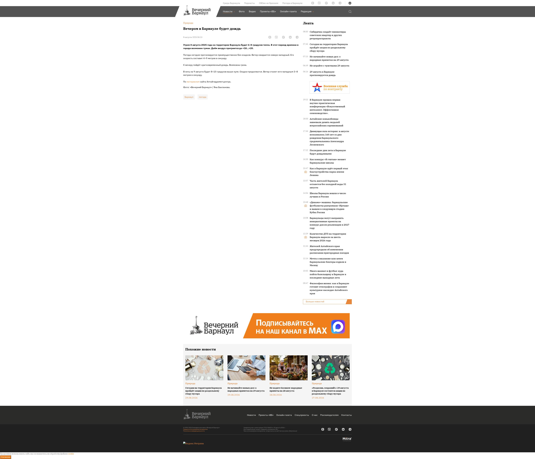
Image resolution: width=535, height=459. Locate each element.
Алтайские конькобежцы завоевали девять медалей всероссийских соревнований (326, 122)
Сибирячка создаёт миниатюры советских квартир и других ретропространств (328, 35)
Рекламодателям (329, 415)
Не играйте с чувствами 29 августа (329, 65)
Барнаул (189, 97)
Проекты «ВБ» (266, 415)
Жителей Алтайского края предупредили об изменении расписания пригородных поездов (329, 249)
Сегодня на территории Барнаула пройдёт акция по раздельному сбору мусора (329, 47)
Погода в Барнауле (292, 3)
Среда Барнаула (231, 3)
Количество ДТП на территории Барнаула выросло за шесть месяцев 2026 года (328, 237)
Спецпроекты (302, 415)
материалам (193, 81)
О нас (315, 415)
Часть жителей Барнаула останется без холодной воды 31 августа (328, 184)
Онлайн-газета (284, 415)
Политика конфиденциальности (194, 431)
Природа (190, 383)
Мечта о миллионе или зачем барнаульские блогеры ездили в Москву (328, 262)
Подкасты (249, 3)
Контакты (346, 415)
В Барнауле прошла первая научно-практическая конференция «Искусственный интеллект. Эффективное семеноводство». (327, 106)
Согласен (5, 457)
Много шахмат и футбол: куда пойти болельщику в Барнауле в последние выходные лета (328, 274)
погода (202, 97)
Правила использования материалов (195, 429)
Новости (251, 415)
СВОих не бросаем (268, 3)
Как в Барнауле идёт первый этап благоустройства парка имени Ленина (329, 171)
